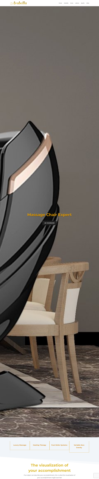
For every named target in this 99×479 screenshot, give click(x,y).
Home (60, 3)
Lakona (77, 3)
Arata (71, 3)
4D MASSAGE (49, 223)
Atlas (87, 3)
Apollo (82, 3)
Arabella (66, 3)
